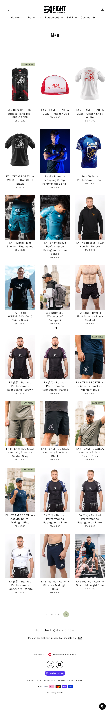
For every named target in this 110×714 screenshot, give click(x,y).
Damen (33, 17)
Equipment (52, 17)
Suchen (30, 680)
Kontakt (79, 680)
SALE (70, 17)
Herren (16, 17)
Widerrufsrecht (65, 680)
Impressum (49, 680)
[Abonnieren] (80, 638)
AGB (39, 680)
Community (88, 17)
